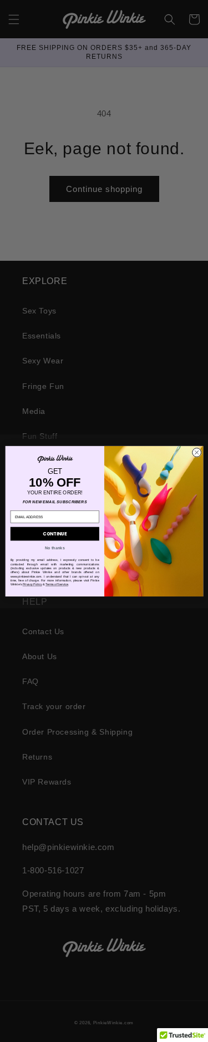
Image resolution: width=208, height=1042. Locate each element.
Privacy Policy (32, 584)
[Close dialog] (196, 452)
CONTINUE (55, 533)
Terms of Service (56, 584)
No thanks (54, 547)
